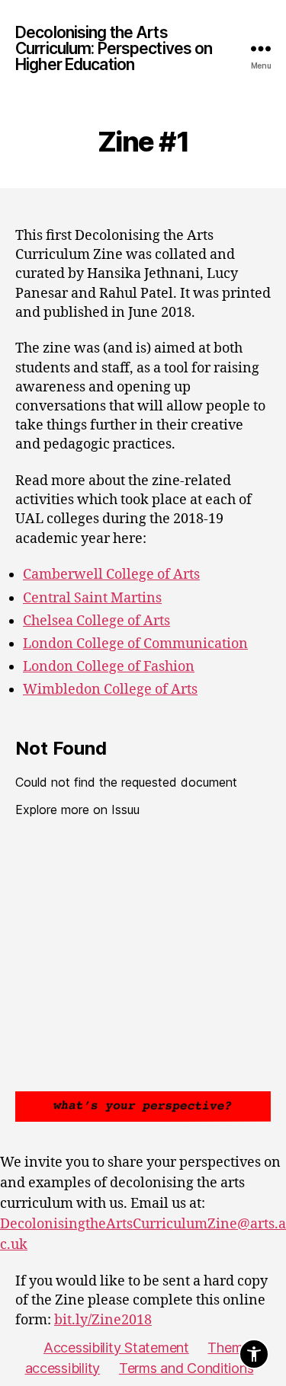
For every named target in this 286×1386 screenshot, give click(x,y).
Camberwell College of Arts (111, 574)
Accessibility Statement (116, 1348)
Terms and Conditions (186, 1368)
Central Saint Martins (92, 598)
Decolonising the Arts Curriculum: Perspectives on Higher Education (113, 48)
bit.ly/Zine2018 (103, 1320)
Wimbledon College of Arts (110, 689)
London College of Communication (135, 644)
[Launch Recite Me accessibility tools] (254, 1354)
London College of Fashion (108, 666)
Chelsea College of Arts (96, 621)
